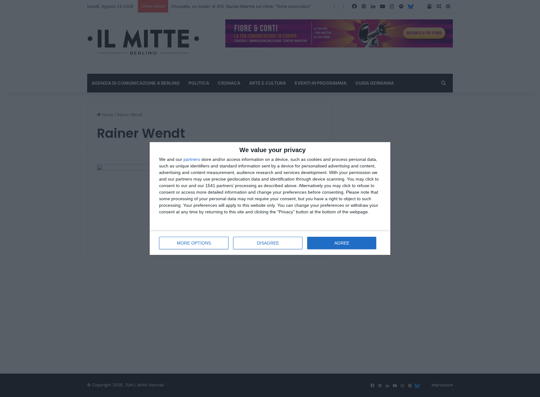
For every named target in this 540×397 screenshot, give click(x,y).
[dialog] (270, 198)
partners (191, 159)
